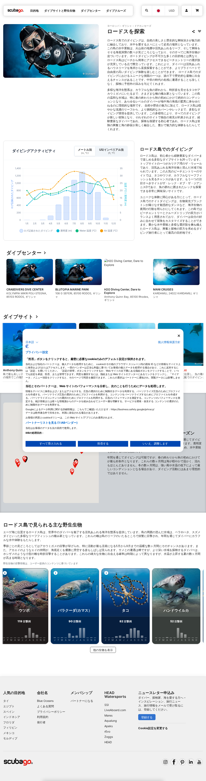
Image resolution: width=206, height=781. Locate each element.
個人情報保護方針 (169, 342)
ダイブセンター (23, 253)
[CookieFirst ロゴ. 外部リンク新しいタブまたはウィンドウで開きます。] (27, 346)
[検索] (147, 10)
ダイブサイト (18, 317)
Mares (108, 715)
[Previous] (10, 282)
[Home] (16, 10)
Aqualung (110, 720)
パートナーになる (82, 700)
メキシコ (8, 733)
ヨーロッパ (113, 25)
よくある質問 (45, 706)
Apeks (108, 726)
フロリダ (8, 722)
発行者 (41, 722)
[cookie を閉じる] (178, 336)
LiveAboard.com (115, 710)
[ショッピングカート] (197, 10)
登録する (146, 717)
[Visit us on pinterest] (182, 762)
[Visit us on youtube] (199, 762)
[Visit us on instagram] (165, 762)
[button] (72, 472)
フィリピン (10, 727)
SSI (106, 704)
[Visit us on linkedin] (190, 762)
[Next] (196, 282)
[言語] (158, 10)
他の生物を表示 (103, 650)
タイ (6, 700)
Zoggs (108, 736)
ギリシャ (127, 25)
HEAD (108, 742)
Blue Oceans (45, 700)
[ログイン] (186, 10)
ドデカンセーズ (142, 25)
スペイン (8, 711)
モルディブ (10, 738)
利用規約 (42, 717)
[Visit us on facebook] (173, 762)
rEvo (107, 731)
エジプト (8, 706)
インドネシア (11, 717)
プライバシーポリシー (51, 711)
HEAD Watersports (115, 695)
